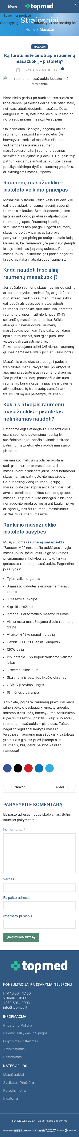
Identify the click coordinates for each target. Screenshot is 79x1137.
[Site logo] (39, 6)
